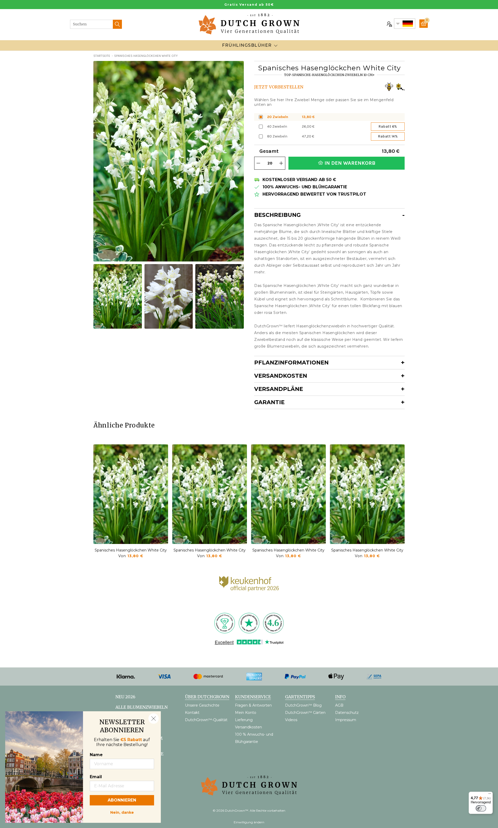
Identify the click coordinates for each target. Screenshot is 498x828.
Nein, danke (122, 812)
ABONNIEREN (122, 800)
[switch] (481, 808)
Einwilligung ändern (249, 822)
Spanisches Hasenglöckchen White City (131, 550)
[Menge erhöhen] (281, 163)
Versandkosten (280, 375)
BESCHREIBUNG (277, 215)
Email (96, 776)
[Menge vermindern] (258, 163)
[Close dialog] (153, 718)
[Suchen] (117, 24)
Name (96, 754)
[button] (238, 166)
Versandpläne (278, 389)
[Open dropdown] (276, 45)
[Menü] (490, 795)
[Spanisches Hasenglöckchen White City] (130, 494)
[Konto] (389, 23)
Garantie (269, 402)
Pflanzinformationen (291, 362)
